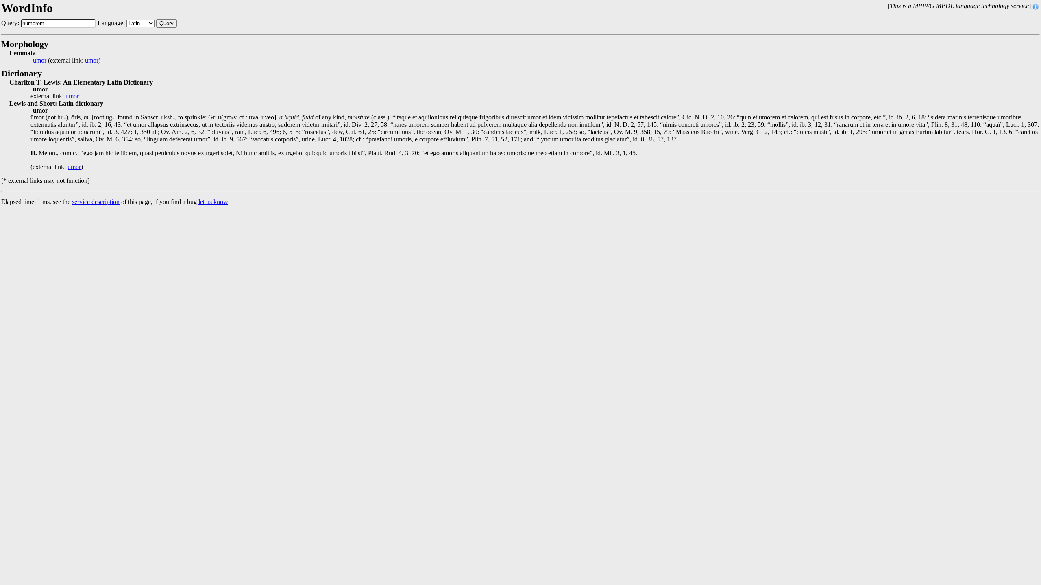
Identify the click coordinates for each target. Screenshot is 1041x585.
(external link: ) (66, 60)
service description (96, 201)
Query (166, 23)
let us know (213, 201)
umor (39, 60)
